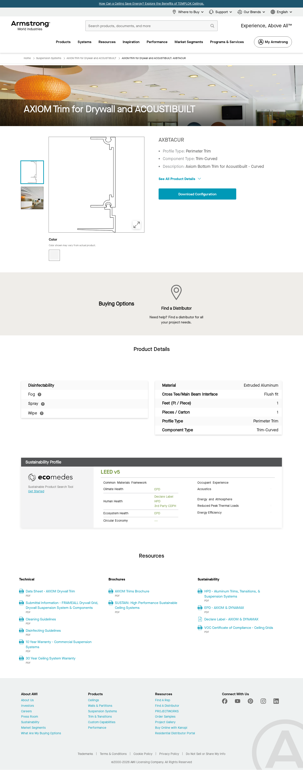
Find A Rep (162, 700)
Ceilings (93, 700)
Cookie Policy (143, 754)
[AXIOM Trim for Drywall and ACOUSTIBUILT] (32, 198)
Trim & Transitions (100, 717)
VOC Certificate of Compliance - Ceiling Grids (238, 627)
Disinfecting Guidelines (43, 630)
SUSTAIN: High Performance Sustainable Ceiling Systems (146, 605)
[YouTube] (237, 701)
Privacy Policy (169, 754)
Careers (26, 711)
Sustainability (30, 722)
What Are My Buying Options (41, 733)
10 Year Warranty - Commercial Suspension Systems (59, 644)
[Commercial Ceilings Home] (30, 25)
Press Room (29, 717)
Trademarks (85, 754)
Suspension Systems (102, 711)
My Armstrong (276, 42)
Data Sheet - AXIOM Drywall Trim (50, 591)
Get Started (36, 491)
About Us (27, 700)
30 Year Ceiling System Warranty (50, 658)
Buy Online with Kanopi (171, 728)
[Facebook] (225, 701)
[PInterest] (250, 701)
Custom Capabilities (101, 722)
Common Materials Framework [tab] (125, 482)
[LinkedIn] (276, 701)
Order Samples (165, 717)
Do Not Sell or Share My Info (205, 754)
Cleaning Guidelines (41, 619)
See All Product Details (177, 178)
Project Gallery (165, 722)
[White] (54, 255)
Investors (27, 706)
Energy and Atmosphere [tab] (214, 499)
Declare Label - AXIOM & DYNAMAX (231, 619)
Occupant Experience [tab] (212, 482)
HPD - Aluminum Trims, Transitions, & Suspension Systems (232, 593)
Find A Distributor (167, 706)
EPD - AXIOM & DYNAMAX (224, 607)
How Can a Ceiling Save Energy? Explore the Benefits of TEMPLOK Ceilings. (151, 4)
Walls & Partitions (100, 706)
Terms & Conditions (113, 754)
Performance (97, 728)
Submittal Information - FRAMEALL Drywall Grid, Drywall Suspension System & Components (62, 605)
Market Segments (33, 728)
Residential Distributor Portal (175, 733)
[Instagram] (263, 701)
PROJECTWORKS (167, 711)
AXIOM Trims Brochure (132, 591)
